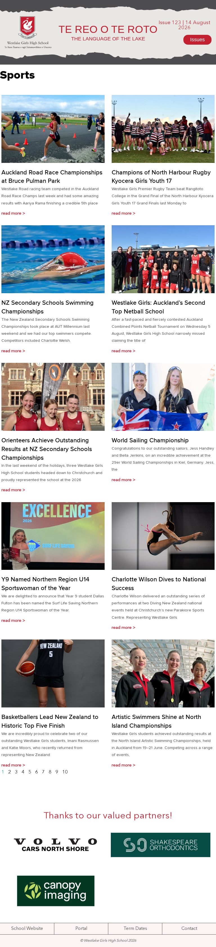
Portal (81, 928)
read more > (13, 213)
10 (65, 772)
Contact (189, 928)
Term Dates (135, 928)
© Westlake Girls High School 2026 (108, 941)
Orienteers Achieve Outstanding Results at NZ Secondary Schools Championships (46, 449)
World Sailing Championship (150, 441)
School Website (27, 928)
